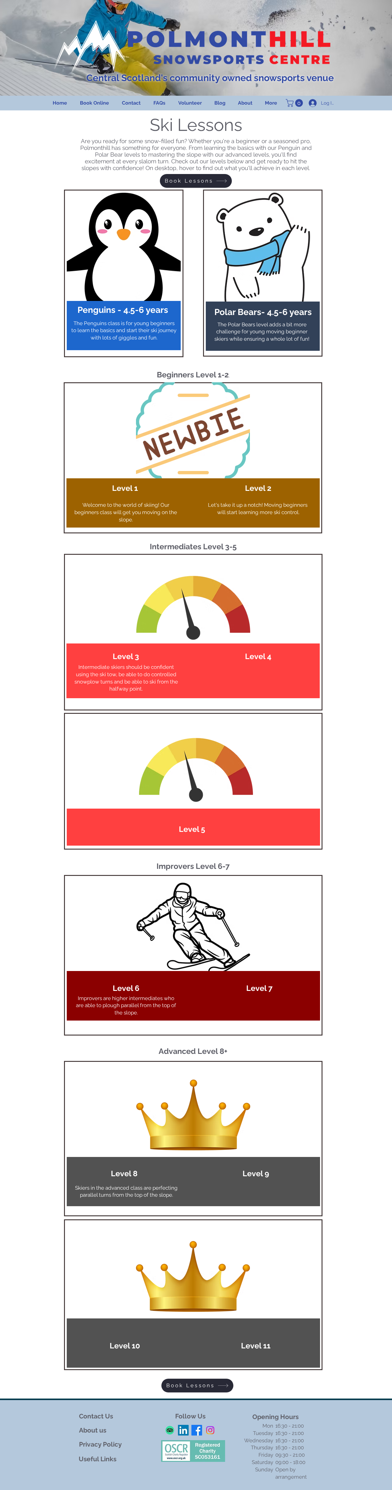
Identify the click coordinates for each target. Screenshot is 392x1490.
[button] (295, 103)
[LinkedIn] (183, 1430)
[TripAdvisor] (169, 1430)
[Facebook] (196, 1430)
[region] (123, 273)
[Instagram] (210, 1430)
